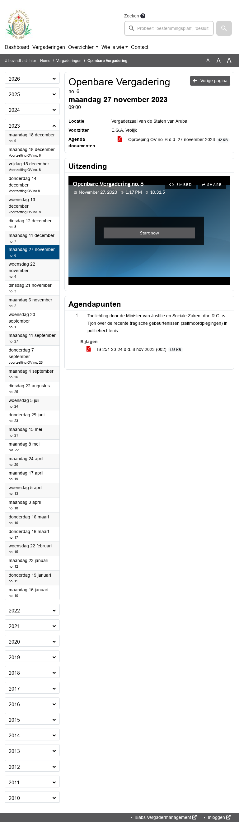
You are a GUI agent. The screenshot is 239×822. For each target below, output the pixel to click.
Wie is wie (112, 47)
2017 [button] (14, 689)
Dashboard (17, 47)
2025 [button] (14, 94)
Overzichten (81, 47)
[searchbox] (169, 28)
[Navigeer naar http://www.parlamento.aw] (19, 24)
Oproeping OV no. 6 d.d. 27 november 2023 (177, 139)
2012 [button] (14, 767)
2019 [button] (14, 657)
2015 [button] (14, 720)
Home (45, 61)
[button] (224, 28)
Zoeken (131, 15)
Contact (139, 47)
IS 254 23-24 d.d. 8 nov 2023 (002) (138, 349)
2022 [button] (14, 610)
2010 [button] (14, 798)
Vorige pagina (213, 80)
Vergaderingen (48, 47)
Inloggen (216, 817)
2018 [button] (14, 673)
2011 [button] (14, 782)
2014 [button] (14, 735)
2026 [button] (14, 79)
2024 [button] (14, 110)
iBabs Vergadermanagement (163, 817)
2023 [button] (14, 126)
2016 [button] (14, 704)
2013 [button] (14, 751)
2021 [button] (14, 626)
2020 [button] (14, 642)
